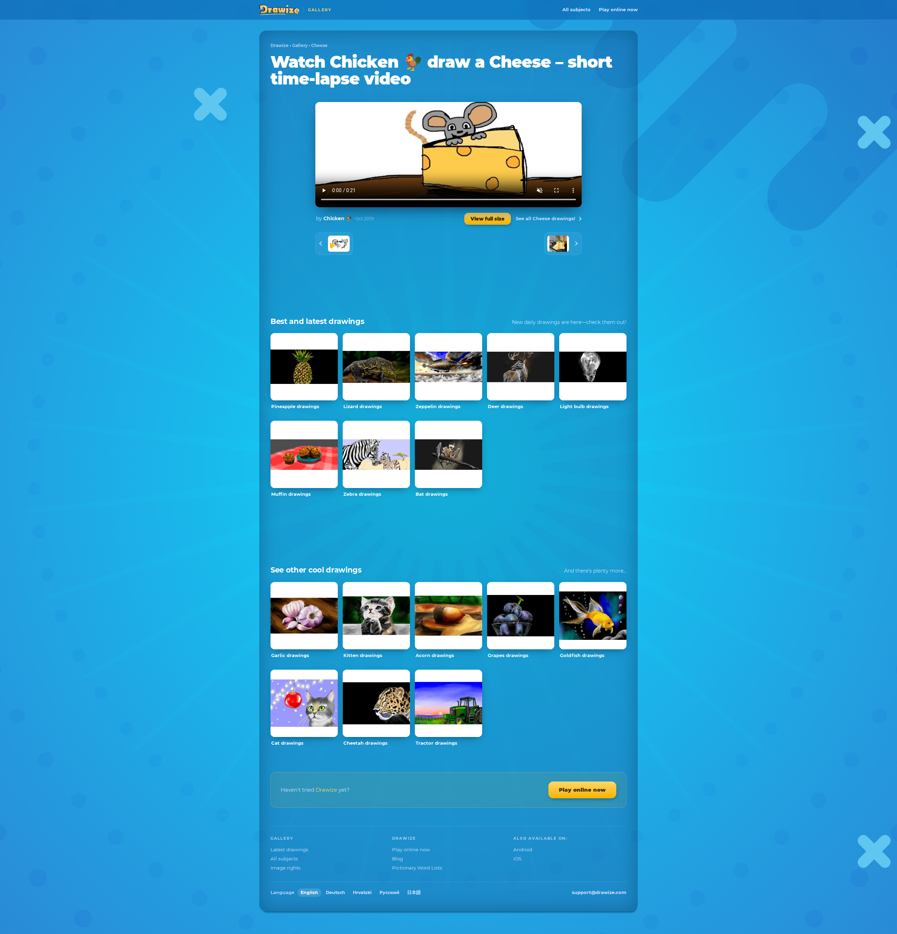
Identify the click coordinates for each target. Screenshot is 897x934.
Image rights (286, 868)
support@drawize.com (599, 892)
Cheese (319, 45)
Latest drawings (289, 849)
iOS (517, 858)
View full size (488, 219)
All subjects (576, 9)
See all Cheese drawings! (545, 218)
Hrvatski (362, 892)
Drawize (280, 45)
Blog (397, 858)
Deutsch (335, 892)
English (309, 892)
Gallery (300, 45)
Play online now (618, 9)
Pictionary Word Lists (417, 868)
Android (522, 849)
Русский (389, 892)
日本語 (414, 892)
